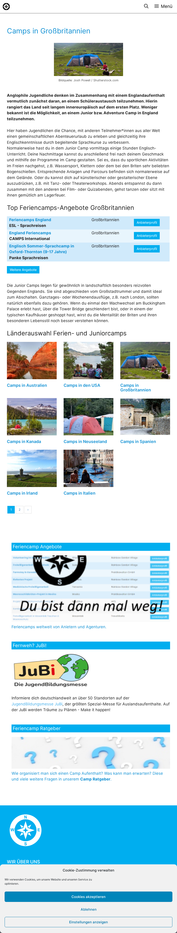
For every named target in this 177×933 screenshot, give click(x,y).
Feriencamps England (30, 219)
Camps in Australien (27, 385)
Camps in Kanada (24, 441)
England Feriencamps (30, 233)
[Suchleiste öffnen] (146, 6)
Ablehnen (89, 909)
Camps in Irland (22, 493)
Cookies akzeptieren (88, 897)
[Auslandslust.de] (6, 6)
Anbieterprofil (147, 222)
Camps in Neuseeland (85, 441)
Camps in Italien (79, 493)
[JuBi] (51, 686)
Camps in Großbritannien (135, 387)
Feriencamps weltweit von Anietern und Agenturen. (59, 627)
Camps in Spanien (138, 441)
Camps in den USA (82, 385)
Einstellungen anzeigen (88, 922)
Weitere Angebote (23, 270)
